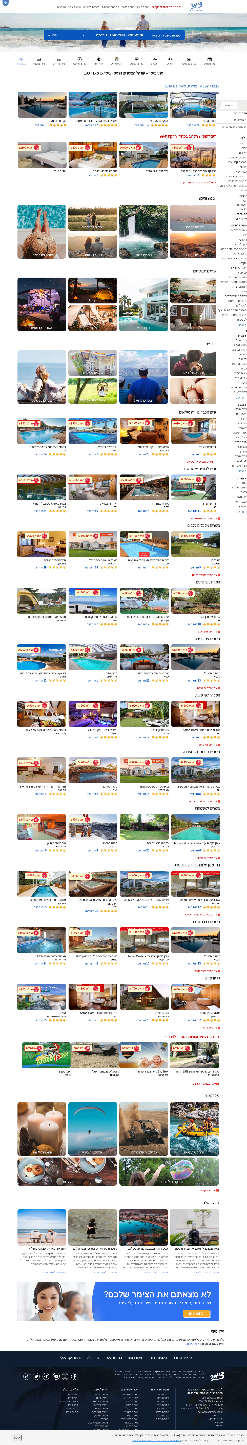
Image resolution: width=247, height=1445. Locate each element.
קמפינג (104, 1419)
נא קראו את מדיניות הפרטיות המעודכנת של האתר (156, 1440)
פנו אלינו (192, 1343)
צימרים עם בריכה (100, 1429)
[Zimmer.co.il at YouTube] (55, 1374)
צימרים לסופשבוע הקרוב (166, 7)
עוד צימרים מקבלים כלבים (204, 575)
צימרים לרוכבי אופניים (98, 1422)
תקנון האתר (135, 1357)
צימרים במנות (131, 1426)
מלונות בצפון (72, 1412)
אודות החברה (216, 1419)
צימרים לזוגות (128, 7)
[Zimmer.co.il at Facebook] (74, 1374)
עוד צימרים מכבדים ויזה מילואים (202, 461)
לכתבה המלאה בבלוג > (54, 1272)
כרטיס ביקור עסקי (70, 1357)
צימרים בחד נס (131, 1398)
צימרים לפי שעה (100, 1415)
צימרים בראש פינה (129, 1419)
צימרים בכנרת (162, 1412)
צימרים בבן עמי (131, 1412)
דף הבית (218, 1415)
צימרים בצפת (132, 1415)
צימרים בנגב (163, 1405)
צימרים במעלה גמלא (128, 1429)
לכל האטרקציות (208, 1190)
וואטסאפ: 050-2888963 (211, 1401)
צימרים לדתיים (101, 1405)
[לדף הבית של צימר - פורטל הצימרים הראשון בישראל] (217, 1376)
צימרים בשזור (132, 1401)
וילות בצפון (73, 1398)
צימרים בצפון (143, 7)
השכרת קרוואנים (91, 7)
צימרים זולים (102, 1398)
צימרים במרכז (162, 1398)
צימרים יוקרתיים (100, 1401)
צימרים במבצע (101, 1394)
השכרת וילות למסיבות (67, 1401)
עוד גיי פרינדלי (210, 1027)
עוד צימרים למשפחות (207, 858)
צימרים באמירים (130, 1394)
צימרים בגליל (162, 1419)
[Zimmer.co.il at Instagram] (65, 1374)
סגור (16, 1437)
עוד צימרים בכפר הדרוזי (205, 971)
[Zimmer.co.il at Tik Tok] (26, 1374)
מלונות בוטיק (72, 1408)
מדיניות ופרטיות (182, 1357)
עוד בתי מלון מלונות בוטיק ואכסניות (200, 914)
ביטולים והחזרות (157, 1357)
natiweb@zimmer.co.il (210, 1412)
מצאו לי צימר (74, 7)
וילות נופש (73, 1394)
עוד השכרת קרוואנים (207, 631)
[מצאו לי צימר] (118, 1301)
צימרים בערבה (162, 1408)
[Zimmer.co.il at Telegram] (46, 1374)
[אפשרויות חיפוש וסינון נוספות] (121, 51)
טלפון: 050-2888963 (212, 1397)
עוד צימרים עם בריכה (207, 688)
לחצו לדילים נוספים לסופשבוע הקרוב (198, 182)
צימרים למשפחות (110, 7)
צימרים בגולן (163, 1415)
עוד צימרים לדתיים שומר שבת (203, 518)
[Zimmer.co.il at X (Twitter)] (36, 1374)
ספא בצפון (73, 1405)
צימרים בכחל (132, 1405)
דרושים (219, 1426)
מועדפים (61, 7)
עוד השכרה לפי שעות (207, 744)
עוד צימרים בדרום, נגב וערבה (203, 801)
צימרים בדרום (162, 1401)
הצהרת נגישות (113, 1357)
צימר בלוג (93, 1357)
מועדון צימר (217, 1422)
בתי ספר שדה (101, 1426)
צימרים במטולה (131, 1408)
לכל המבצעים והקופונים (204, 1083)
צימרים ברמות (131, 1422)
